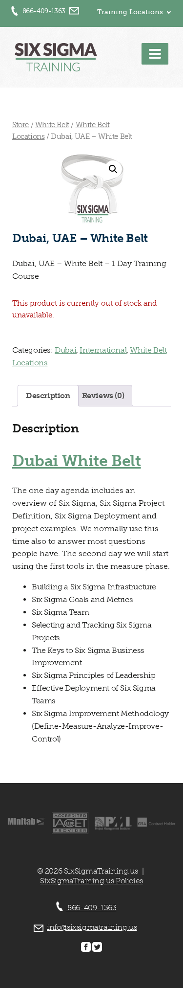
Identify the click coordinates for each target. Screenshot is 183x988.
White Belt (52, 124)
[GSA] (156, 824)
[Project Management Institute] (113, 827)
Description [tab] (48, 395)
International (103, 350)
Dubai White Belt (76, 460)
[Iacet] (70, 832)
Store (20, 124)
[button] (113, 169)
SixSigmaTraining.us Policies (91, 880)
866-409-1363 (43, 11)
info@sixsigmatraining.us (92, 927)
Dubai (65, 350)
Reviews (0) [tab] (103, 395)
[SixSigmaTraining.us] (56, 59)
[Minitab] (26, 822)
